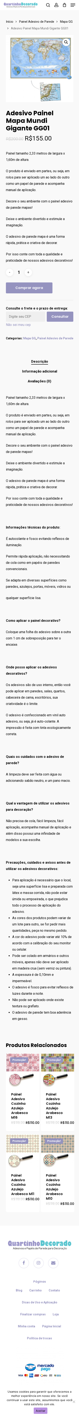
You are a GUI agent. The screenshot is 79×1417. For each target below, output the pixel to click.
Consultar (60, 316)
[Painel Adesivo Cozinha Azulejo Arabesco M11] (23, 1151)
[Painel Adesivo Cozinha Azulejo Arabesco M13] (58, 1070)
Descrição (39, 361)
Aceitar (41, 1410)
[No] (74, 1402)
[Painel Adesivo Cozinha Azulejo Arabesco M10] (58, 1151)
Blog (19, 1290)
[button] (66, 42)
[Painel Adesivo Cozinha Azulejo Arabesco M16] (23, 1070)
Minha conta (26, 1326)
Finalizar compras (33, 1314)
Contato (54, 1290)
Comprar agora (29, 287)
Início (9, 22)
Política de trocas (39, 1338)
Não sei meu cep (18, 325)
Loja (56, 1314)
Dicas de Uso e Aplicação (39, 1302)
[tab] (39, 361)
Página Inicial (51, 1326)
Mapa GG (66, 22)
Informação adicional (39, 371)
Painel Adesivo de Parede (36, 22)
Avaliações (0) (39, 381)
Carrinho (35, 1290)
